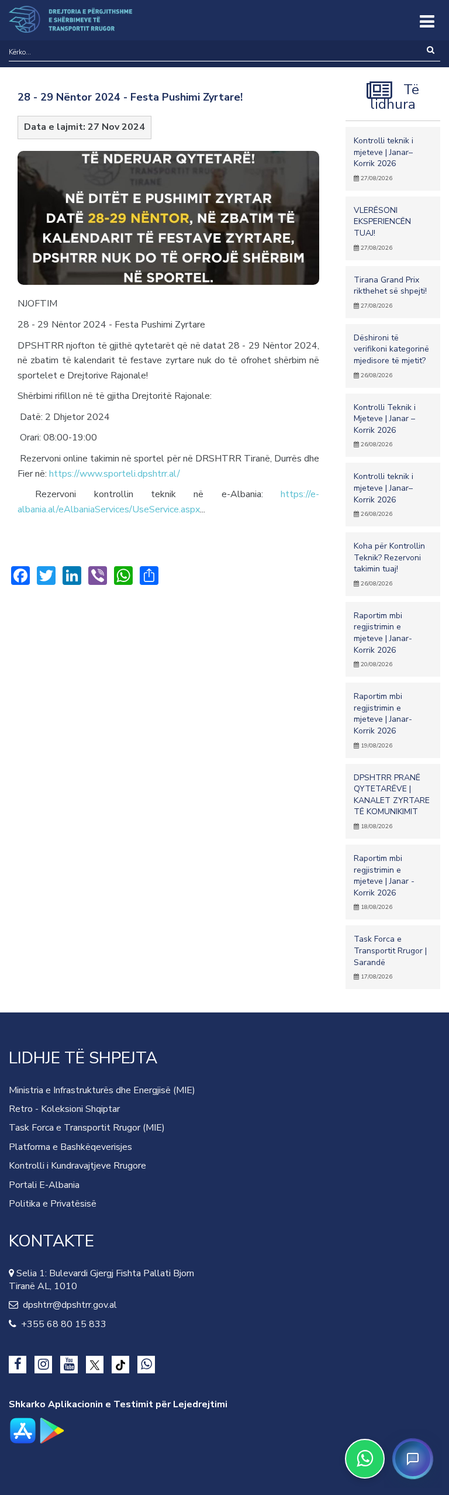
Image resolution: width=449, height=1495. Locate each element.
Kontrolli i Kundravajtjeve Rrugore (77, 1165)
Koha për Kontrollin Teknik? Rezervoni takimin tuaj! (389, 564)
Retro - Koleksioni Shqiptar (64, 1109)
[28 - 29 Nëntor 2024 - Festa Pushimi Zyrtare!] (168, 223)
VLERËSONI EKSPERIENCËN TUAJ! (382, 228)
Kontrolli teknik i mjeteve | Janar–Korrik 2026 (383, 494)
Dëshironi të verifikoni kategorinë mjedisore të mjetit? (391, 356)
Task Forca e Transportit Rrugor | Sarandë (390, 957)
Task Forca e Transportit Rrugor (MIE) (87, 1127)
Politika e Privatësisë (52, 1203)
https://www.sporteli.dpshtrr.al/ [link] (114, 473)
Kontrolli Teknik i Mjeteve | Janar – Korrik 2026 (385, 425)
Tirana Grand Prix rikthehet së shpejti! (390, 292)
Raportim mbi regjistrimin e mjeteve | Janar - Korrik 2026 (384, 882)
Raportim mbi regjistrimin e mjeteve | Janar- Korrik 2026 (383, 639)
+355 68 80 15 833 (61, 1324)
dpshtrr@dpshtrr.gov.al (67, 1304)
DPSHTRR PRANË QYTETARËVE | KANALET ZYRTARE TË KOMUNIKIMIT (392, 801)
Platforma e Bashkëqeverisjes (70, 1147)
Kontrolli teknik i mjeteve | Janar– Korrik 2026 (383, 158)
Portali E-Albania (44, 1185)
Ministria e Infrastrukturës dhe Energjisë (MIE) (102, 1090)
